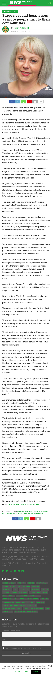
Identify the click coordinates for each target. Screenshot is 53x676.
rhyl (15, 589)
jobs (36, 512)
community (7, 612)
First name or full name (11, 630)
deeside (31, 583)
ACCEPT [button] (36, 672)
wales (11, 596)
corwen (30, 602)
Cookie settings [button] (21, 672)
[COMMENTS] (41, 101)
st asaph (35, 589)
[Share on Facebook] (12, 101)
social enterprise (24, 514)
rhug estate (35, 596)
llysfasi (26, 586)
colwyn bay (24, 589)
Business (35, 586)
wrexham (38, 514)
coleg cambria (9, 583)
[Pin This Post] (29, 101)
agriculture (32, 612)
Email (4, 639)
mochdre (43, 512)
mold (45, 592)
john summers (9, 608)
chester (45, 589)
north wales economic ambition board (19, 605)
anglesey (44, 599)
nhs (47, 608)
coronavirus (35, 592)
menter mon (20, 612)
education (20, 602)
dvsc (19, 608)
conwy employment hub (33, 608)
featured (7, 589)
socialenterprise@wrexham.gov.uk (24, 504)
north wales (8, 514)
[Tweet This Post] (17, 101)
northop (17, 586)
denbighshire (22, 596)
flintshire (23, 592)
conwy (14, 592)
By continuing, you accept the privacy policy (23, 648)
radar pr (7, 586)
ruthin (6, 592)
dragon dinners (25, 512)
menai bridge (8, 602)
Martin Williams (20, 28)
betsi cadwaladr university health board (20, 599)
